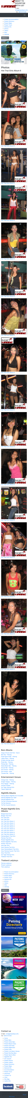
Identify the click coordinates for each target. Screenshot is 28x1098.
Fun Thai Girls (5, 817)
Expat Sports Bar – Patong (9, 756)
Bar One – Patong (6, 754)
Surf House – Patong (7, 769)
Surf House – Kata (6, 771)
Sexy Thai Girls (5, 853)
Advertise (7, 1073)
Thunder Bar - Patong (7, 773)
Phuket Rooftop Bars (10, 1053)
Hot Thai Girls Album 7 (8, 830)
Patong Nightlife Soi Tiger (8, 797)
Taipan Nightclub (6, 789)
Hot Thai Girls (5, 819)
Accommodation (9, 1070)
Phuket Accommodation (11, 19)
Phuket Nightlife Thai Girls (9, 841)
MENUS (4, 38)
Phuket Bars (7, 1040)
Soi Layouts (7, 1058)
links (5, 32)
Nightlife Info (8, 1057)
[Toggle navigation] (24, 15)
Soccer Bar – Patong (7, 767)
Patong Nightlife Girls (7, 799)
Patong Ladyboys (6, 863)
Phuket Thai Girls (6, 843)
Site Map (6, 1079)
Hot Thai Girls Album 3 (8, 823)
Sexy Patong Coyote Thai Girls (10, 851)
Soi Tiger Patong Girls (7, 787)
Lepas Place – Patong (7, 758)
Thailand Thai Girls (6, 856)
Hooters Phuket (5, 785)
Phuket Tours (8, 25)
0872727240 (22, 12)
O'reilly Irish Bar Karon (7, 760)
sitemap (6, 34)
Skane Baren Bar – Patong (8, 766)
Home (6, 1038)
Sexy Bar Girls (5, 845)
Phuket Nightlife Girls (7, 840)
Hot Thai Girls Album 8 (8, 832)
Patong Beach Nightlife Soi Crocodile (12, 795)
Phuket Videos (8, 1062)
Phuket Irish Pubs (9, 1045)
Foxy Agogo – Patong (7, 783)
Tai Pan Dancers (6, 803)
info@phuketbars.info (21, 10)
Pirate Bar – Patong (7, 762)
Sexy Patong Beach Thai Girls (10, 849)
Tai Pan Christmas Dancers (9, 801)
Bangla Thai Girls (6, 815)
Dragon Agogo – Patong (8, 781)
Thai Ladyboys (5, 867)
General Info (7, 1068)
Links (5, 1077)
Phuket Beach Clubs (10, 1044)
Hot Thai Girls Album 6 (8, 109)
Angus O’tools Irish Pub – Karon (10, 753)
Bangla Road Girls (6, 814)
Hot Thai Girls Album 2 (8, 821)
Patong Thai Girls (6, 838)
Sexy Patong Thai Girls (8, 847)
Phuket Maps (8, 23)
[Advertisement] (14, 1016)
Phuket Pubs (8, 1049)
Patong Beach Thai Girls (8, 836)
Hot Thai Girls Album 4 (8, 825)
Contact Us (7, 1075)
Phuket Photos (8, 1060)
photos (6, 28)
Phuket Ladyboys (6, 865)
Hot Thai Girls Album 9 (8, 834)
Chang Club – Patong (7, 780)
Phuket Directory (9, 21)
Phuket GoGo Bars (9, 1042)
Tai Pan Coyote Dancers (8, 805)
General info (7, 27)
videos (6, 30)
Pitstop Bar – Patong (7, 764)
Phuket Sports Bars (10, 1055)
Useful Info (7, 1081)
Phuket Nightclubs (9, 1047)
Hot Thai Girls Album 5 (8, 827)
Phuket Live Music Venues (12, 1051)
